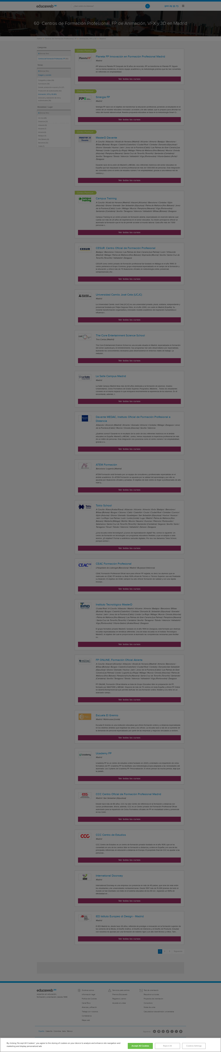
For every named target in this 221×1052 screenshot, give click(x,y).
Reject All (167, 1046)
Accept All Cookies (140, 1046)
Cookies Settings (194, 1046)
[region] (110, 1045)
